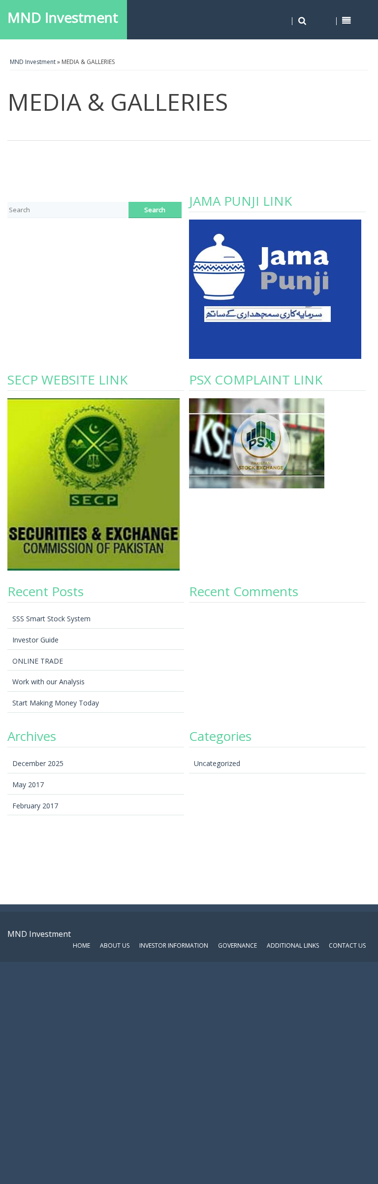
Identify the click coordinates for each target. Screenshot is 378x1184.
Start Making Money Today (55, 702)
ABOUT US (114, 945)
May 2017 (28, 784)
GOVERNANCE (237, 945)
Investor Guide (35, 639)
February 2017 (35, 805)
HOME (81, 945)
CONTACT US (347, 945)
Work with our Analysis (48, 681)
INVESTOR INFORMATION (173, 945)
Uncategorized (217, 763)
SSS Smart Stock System (51, 618)
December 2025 (37, 763)
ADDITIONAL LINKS (293, 945)
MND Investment (62, 17)
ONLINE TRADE (37, 661)
